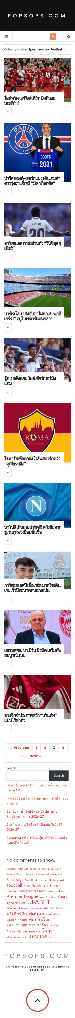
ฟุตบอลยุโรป (53, 914)
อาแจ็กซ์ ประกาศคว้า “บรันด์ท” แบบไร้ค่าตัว (30, 718)
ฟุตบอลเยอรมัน (16, 920)
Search (11, 768)
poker (59, 891)
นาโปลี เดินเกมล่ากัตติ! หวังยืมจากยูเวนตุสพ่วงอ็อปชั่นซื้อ (32, 529)
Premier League (22, 896)
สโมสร (46, 930)
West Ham (35, 908)
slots (53, 897)
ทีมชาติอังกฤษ (53, 908)
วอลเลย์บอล (29, 931)
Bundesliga (15, 879)
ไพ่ (50, 937)
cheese (43, 880)
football (14, 885)
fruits (27, 885)
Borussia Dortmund (49, 874)
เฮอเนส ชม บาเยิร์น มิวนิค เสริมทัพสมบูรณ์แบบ (32, 653)
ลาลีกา (42, 925)
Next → (36, 756)
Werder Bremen (17, 908)
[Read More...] (8, 112)
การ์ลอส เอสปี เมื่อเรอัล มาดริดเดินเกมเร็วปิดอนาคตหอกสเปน (32, 588)
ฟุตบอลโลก (40, 919)
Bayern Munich (15, 874)
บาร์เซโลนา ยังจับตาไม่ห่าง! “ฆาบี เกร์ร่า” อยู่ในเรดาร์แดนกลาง (32, 316)
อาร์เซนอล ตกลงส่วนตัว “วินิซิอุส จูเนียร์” (32, 245)
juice (45, 885)
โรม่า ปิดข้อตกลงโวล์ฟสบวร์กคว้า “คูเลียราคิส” (32, 461)
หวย (24, 937)
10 (21, 756)
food (62, 880)
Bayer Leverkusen (51, 868)
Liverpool (12, 891)
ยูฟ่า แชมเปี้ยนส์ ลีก (20, 925)
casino (31, 879)
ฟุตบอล (36, 913)
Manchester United (33, 891)
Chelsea (53, 880)
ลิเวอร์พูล (54, 925)
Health (36, 885)
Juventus (55, 885)
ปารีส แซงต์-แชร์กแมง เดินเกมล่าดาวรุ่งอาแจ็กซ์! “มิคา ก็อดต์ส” (32, 180)
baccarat (35, 868)
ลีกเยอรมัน (13, 931)
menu (51, 891)
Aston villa (23, 868)
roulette (44, 897)
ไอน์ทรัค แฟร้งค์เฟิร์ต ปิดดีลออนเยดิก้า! (29, 100)
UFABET (38, 902)
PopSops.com (37, 15)
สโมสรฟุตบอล (13, 937)
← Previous (19, 747)
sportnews (16, 902)
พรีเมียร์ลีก (16, 913)
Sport (62, 896)
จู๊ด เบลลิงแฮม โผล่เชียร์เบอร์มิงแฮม (30, 381)
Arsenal (11, 868)
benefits (30, 874)
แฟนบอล (37, 936)
